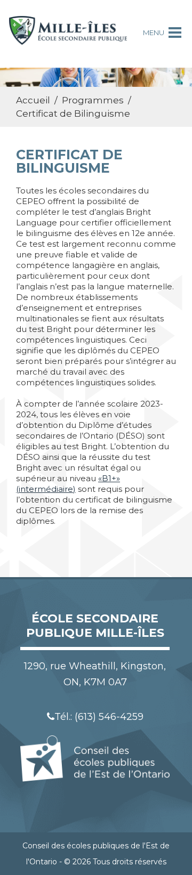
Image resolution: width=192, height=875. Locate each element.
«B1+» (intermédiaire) (68, 483)
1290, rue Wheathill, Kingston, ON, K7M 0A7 (95, 674)
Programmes (93, 100)
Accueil (33, 100)
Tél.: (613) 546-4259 (98, 717)
